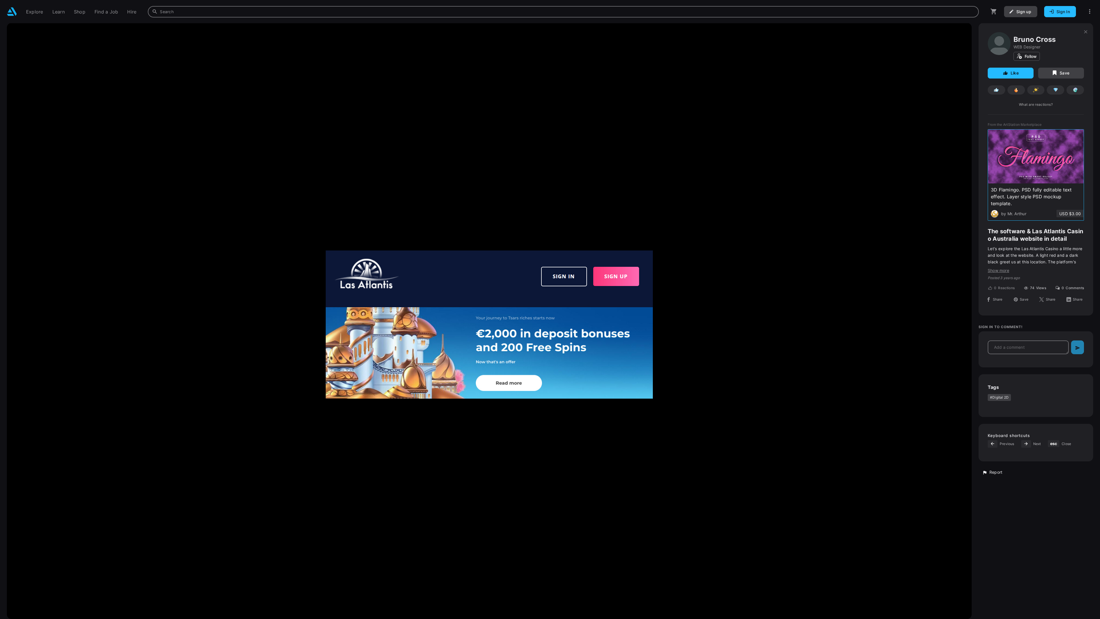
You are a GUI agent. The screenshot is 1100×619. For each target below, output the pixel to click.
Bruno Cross (1034, 39)
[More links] (1089, 11)
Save (1064, 72)
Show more (998, 270)
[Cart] (993, 11)
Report (995, 472)
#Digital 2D (999, 397)
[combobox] (563, 11)
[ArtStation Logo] (12, 11)
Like (1015, 72)
